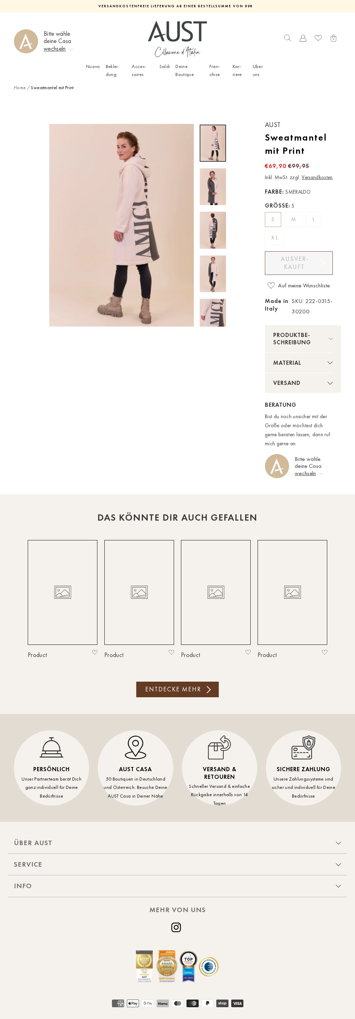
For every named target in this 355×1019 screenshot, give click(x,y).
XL (275, 238)
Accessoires (139, 70)
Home (20, 88)
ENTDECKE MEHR (173, 689)
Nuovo (93, 66)
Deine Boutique (184, 70)
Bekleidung (113, 70)
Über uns (258, 70)
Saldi (164, 66)
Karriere (237, 70)
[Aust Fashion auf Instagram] (177, 927)
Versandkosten (317, 177)
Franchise (214, 70)
